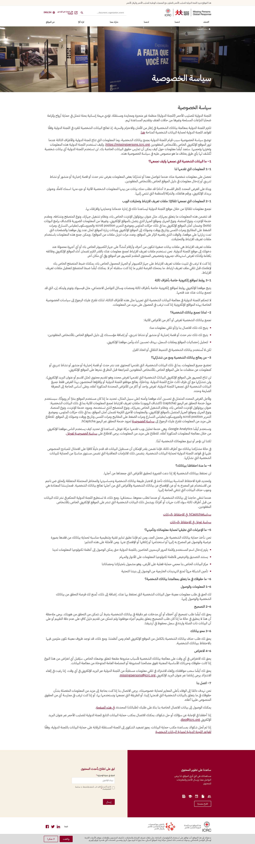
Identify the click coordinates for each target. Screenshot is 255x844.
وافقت (66, 839)
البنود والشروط (88, 786)
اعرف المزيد (93, 840)
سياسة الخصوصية (202, 29)
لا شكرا (51, 839)
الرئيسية (210, 29)
